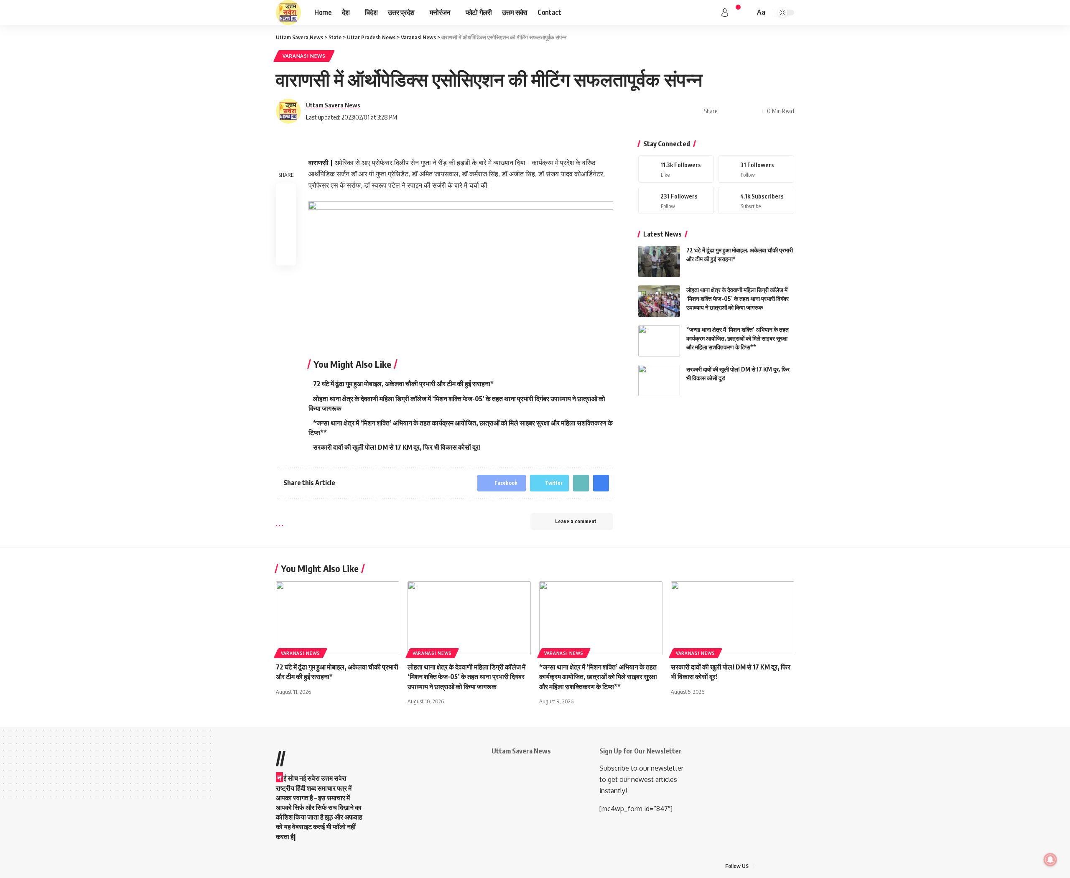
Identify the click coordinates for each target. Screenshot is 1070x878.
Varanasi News (304, 56)
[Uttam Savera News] (288, 12)
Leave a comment (575, 521)
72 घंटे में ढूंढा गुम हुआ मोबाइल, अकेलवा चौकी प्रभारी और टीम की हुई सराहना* (403, 383)
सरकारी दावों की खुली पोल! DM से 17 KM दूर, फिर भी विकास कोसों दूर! (397, 447)
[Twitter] (756, 169)
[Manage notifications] (1050, 859)
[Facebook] (676, 169)
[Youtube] (756, 200)
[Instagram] (676, 200)
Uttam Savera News (333, 105)
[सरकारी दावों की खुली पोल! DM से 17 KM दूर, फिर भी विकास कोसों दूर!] (659, 380)
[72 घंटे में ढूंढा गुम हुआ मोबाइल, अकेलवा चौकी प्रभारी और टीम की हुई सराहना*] (659, 261)
